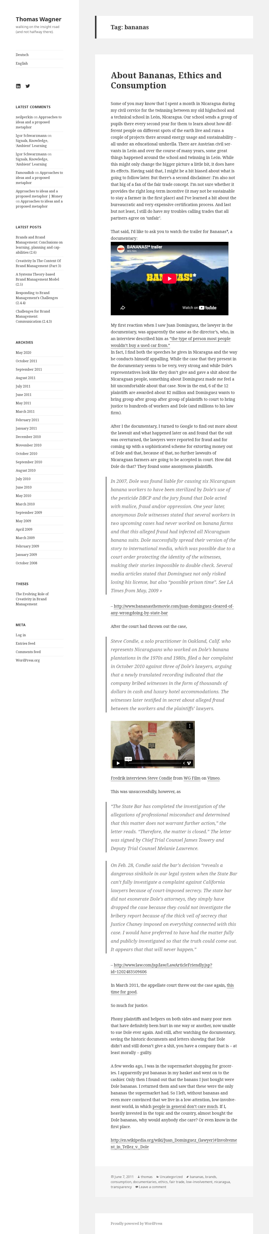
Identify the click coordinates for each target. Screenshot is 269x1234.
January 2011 (26, 428)
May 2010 (23, 495)
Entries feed (25, 643)
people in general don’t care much (185, 1106)
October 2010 (26, 453)
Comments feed (28, 652)
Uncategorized (171, 1176)
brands (210, 1176)
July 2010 (23, 479)
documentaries (145, 1181)
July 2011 (23, 386)
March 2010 (25, 504)
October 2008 (26, 563)
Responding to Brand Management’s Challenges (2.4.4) (37, 297)
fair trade (176, 1181)
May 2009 (23, 521)
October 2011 (26, 361)
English (22, 63)
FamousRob (25, 172)
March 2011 (25, 411)
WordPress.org (28, 660)
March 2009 (25, 537)
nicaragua (222, 1181)
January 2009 (26, 554)
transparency (121, 1187)
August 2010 (26, 470)
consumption (121, 1181)
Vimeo (213, 778)
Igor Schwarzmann (31, 135)
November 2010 (28, 445)
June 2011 (24, 394)
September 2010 (29, 462)
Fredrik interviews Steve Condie (141, 778)
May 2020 (23, 352)
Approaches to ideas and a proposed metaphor (39, 122)
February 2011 (27, 420)
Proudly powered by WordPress (136, 1223)
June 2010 (24, 487)
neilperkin (24, 117)
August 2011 (26, 377)
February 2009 (27, 546)
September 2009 (29, 512)
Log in (21, 635)
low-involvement (199, 1181)
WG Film (192, 778)
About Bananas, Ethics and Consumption (166, 80)
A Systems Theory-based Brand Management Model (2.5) (37, 279)
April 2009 (24, 529)
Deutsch (22, 54)
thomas (147, 1176)
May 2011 (23, 403)
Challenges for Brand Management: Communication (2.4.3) (34, 316)
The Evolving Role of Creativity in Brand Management (32, 599)
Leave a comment (152, 1187)
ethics (163, 1181)
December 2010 (28, 436)
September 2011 (29, 369)
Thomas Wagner (38, 19)
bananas (196, 1176)
